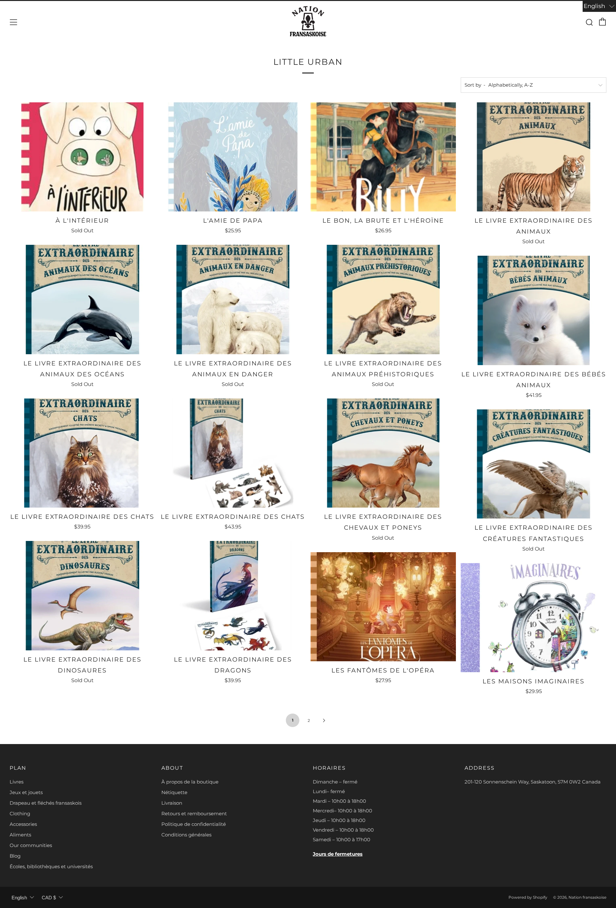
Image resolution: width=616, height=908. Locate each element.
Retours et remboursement (194, 813)
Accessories (23, 824)
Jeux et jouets (26, 792)
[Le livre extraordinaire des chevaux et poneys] (383, 453)
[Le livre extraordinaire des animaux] (533, 156)
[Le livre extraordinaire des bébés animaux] (533, 310)
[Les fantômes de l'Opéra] (383, 606)
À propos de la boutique (189, 782)
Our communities (31, 845)
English (19, 897)
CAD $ (49, 897)
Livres (16, 782)
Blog (15, 856)
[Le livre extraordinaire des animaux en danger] (233, 299)
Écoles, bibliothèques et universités (51, 866)
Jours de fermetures (338, 854)
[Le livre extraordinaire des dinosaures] (82, 595)
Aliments (20, 835)
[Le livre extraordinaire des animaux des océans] (82, 299)
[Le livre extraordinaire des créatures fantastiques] (533, 463)
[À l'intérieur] (82, 156)
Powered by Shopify (528, 897)
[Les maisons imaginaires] (533, 617)
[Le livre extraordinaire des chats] (82, 453)
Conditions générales (186, 835)
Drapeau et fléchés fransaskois (45, 803)
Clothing (20, 813)
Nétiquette (174, 792)
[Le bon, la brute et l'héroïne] (383, 156)
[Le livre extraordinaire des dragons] (233, 595)
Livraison (171, 803)
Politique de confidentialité (193, 824)
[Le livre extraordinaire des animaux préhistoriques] (383, 299)
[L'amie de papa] (233, 156)
